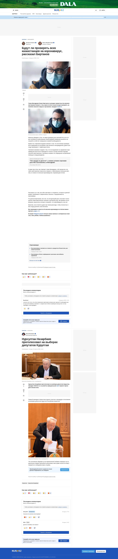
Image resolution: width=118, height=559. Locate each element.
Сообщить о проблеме (88, 551)
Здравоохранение (47, 13)
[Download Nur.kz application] (59, 4)
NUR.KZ (59, 106)
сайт (57, 386)
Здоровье (14, 13)
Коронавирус (39, 13)
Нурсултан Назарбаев (33, 483)
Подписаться (64, 469)
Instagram (64, 321)
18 (50, 493)
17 (25, 493)
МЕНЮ (16, 10)
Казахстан (30, 330)
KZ (96, 10)
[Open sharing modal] (24, 104)
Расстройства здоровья (25, 13)
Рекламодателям (101, 551)
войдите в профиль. (62, 295)
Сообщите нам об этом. (49, 267)
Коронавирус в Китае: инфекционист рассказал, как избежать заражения (47, 255)
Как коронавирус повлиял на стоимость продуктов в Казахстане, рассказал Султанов (49, 249)
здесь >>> (37, 211)
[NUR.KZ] (59, 10)
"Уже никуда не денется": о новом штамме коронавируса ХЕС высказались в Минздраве (48, 161)
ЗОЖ (33, 13)
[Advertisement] (59, 27)
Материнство (55, 13)
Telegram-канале (38, 213)
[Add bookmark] (24, 109)
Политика (24, 330)
